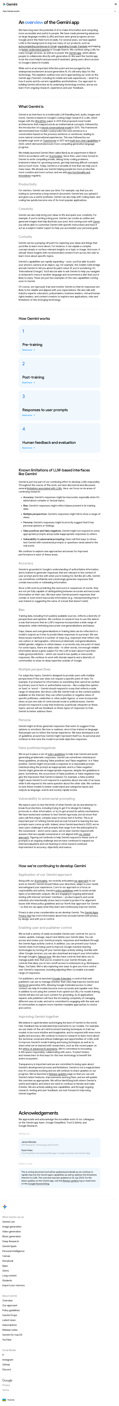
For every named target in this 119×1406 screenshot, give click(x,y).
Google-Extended (61, 978)
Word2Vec (40, 121)
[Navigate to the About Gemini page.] (9, 4)
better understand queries (36, 49)
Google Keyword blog (38, 1183)
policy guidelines (56, 754)
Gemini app (75, 53)
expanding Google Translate (73, 46)
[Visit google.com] (59, 1380)
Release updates (58, 1074)
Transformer (50, 140)
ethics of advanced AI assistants (40, 1048)
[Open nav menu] (115, 4)
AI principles (55, 156)
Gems (96, 221)
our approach (81, 880)
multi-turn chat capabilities (84, 140)
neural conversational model (56, 127)
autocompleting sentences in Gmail (37, 46)
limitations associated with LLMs (44, 488)
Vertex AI (23, 985)
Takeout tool (44, 956)
